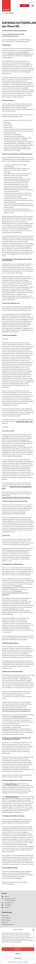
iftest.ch (25, 52)
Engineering (5, 915)
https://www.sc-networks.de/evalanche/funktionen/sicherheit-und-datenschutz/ (15, 592)
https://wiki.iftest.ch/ (11, 784)
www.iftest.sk (26, 54)
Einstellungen (18, 958)
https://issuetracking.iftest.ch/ (9, 729)
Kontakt (24, 6)
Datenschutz (19, 962)
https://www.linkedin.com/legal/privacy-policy (17, 487)
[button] (33, 929)
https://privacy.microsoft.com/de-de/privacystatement (16, 709)
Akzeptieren (18, 949)
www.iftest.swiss (11, 54)
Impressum (25, 962)
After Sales (4, 922)
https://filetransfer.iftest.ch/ (18, 716)
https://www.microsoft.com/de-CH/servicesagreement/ (16, 711)
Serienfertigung (6, 920)
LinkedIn (6, 907)
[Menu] (33, 6)
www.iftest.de (18, 54)
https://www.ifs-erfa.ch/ (11, 796)
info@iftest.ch (8, 905)
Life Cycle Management (8, 924)
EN (33, 2)
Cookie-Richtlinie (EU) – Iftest (24, 421)
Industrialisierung (6, 918)
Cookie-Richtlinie (12, 962)
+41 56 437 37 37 (8, 903)
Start (3, 13)
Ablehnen (18, 953)
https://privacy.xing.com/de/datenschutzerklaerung (16, 497)
